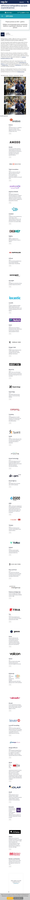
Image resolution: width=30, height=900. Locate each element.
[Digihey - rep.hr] (15, 232)
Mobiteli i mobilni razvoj (5, 9)
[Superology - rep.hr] (15, 387)
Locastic (11, 303)
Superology (12, 392)
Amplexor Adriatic (13, 191)
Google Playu (5, 65)
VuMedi (11, 547)
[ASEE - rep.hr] (15, 500)
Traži (28, 2)
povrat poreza (16, 75)
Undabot (11, 214)
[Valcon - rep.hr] (15, 654)
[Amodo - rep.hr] (15, 143)
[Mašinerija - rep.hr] (17, 678)
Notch (10, 325)
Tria (10, 614)
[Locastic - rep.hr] (15, 299)
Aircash (11, 703)
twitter (8, 35)
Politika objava (7, 34)
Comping (11, 414)
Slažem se (10, 898)
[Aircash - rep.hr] (15, 699)
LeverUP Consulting (14, 725)
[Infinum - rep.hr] (15, 253)
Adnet (10, 762)
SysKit (10, 436)
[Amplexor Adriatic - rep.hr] (15, 188)
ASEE (10, 503)
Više (10, 133)
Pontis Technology (13, 458)
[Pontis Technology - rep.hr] (15, 455)
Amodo (10, 147)
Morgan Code (12, 347)
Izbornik (21, 2)
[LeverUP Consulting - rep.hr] (15, 721)
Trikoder (11, 525)
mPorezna (11, 75)
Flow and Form (13, 570)
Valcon (10, 659)
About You (11, 369)
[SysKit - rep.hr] (15, 433)
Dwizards (11, 807)
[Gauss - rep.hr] (15, 633)
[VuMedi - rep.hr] (15, 544)
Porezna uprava (5, 75)
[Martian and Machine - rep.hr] (15, 855)
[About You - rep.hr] (15, 365)
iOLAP (10, 792)
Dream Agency (12, 481)
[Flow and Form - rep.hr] (15, 565)
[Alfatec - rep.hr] (15, 833)
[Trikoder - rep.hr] (15, 520)
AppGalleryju (18, 65)
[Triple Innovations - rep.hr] (15, 165)
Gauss (10, 636)
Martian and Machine (14, 859)
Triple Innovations (13, 169)
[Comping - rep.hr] (15, 411)
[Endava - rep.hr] (15, 122)
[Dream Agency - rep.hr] (15, 476)
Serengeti (11, 280)
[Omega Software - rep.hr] (15, 743)
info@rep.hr (16, 883)
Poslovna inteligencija (14, 592)
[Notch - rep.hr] (15, 321)
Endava (11, 125)
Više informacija (18, 898)
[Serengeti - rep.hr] (15, 276)
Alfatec (10, 836)
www (6, 35)
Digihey (11, 236)
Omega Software (13, 748)
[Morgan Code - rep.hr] (15, 343)
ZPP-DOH (21, 75)
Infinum (11, 258)
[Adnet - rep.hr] (16, 767)
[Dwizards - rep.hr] (18, 812)
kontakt (11, 35)
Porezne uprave (20, 71)
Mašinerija (11, 673)
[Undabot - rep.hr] (15, 210)
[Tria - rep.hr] (15, 611)
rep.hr (4, 2)
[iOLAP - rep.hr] (15, 788)
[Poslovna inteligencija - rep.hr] (15, 588)
